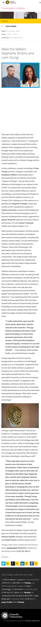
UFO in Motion (10, 579)
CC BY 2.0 (5, 583)
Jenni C (22, 579)
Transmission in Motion (13, 8)
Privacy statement (32, 621)
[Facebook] (32, 564)
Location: (5, 37)
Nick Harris (18, 589)
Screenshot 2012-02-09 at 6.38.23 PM (16, 596)
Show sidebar (11, 26)
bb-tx (17, 592)
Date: (3, 31)
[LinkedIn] (22, 564)
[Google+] (13, 564)
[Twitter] (3, 564)
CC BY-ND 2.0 (6, 592)
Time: (3, 34)
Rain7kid (16, 583)
